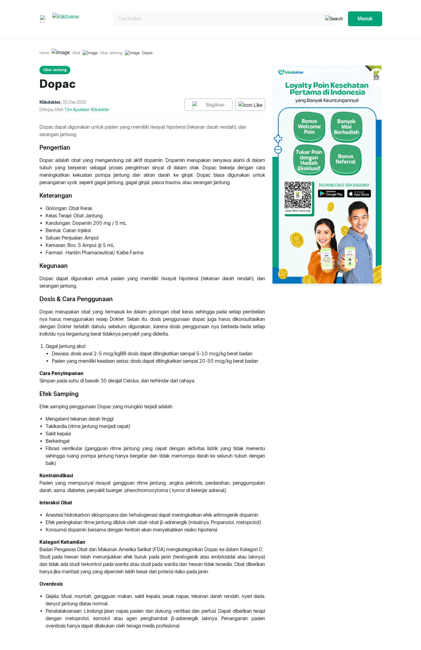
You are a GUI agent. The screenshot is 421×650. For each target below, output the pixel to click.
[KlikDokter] (77, 18)
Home (44, 53)
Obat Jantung (111, 53)
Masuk (365, 19)
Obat (76, 53)
